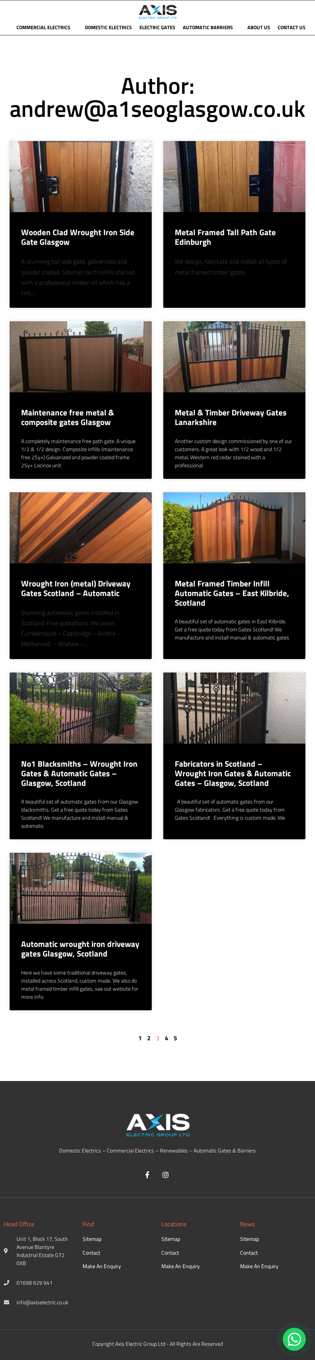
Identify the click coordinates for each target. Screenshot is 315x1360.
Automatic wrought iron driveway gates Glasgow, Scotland (80, 949)
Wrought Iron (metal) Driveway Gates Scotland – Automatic (76, 588)
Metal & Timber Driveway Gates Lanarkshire (231, 417)
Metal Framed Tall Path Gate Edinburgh (225, 237)
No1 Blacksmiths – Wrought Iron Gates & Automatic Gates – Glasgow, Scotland (79, 773)
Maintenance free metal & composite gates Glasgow (67, 417)
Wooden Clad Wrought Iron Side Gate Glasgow (77, 237)
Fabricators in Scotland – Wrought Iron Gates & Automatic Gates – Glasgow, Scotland (233, 773)
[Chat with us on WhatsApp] (294, 1339)
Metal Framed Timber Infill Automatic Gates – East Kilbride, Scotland (232, 593)
